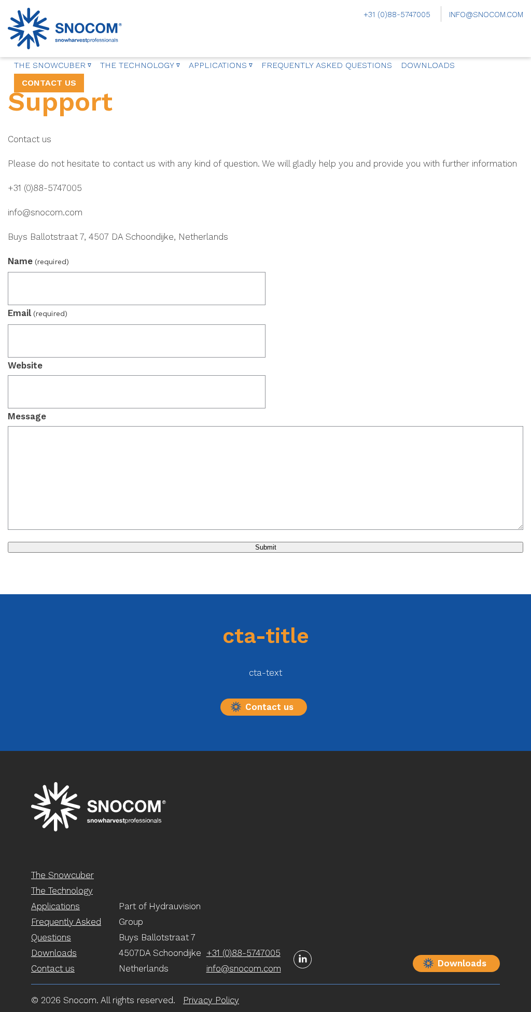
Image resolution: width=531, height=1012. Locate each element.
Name (38, 261)
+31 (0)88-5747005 (397, 14)
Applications (218, 65)
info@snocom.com (486, 14)
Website (25, 365)
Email (37, 313)
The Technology (137, 65)
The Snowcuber (50, 65)
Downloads (428, 65)
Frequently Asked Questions (326, 65)
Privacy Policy (211, 1000)
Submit (265, 547)
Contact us (49, 83)
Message (27, 416)
